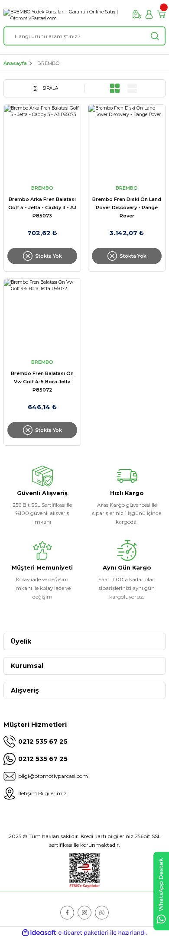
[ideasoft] (39, 933)
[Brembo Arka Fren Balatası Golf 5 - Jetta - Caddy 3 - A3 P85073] (42, 143)
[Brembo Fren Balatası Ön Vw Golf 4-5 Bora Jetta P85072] (42, 317)
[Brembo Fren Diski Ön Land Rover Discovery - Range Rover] (126, 143)
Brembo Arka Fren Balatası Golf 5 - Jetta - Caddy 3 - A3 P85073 (42, 207)
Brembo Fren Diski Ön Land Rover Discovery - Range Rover (126, 207)
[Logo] (64, 14)
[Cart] (161, 14)
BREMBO (48, 63)
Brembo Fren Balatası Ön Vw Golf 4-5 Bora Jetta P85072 (42, 381)
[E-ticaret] (83, 932)
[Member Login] (149, 14)
